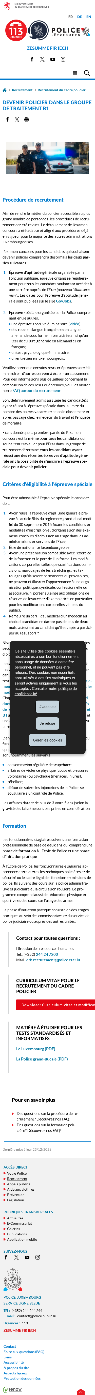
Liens (8, 1357)
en (88, 17)
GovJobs (63, 301)
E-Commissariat (19, 1223)
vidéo (74, 324)
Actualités (15, 1218)
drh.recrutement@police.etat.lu (53, 960)
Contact (10, 1346)
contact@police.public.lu (36, 1316)
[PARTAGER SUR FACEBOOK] (7, 119)
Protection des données (22, 1378)
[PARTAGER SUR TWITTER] (17, 119)
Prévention (16, 1195)
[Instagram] (63, 60)
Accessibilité (14, 1362)
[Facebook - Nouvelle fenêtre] (32, 60)
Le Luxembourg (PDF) (35, 1049)
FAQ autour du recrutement (36, 390)
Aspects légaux (15, 1373)
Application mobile (22, 1239)
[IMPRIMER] (27, 119)
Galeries (13, 1229)
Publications (17, 1234)
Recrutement (22, 90)
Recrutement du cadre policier (62, 90)
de (79, 17)
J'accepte (47, 706)
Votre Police (17, 1173)
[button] (74, 73)
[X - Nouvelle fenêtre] (42, 60)
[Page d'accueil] (5, 90)
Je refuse (47, 723)
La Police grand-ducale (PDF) (42, 1059)
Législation (15, 1200)
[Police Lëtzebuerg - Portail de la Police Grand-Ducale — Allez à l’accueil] (71, 31)
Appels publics (18, 1184)
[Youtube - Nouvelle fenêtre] (52, 60)
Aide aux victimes (20, 1189)
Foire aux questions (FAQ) (24, 1352)
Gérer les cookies (47, 740)
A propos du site (16, 1368)
